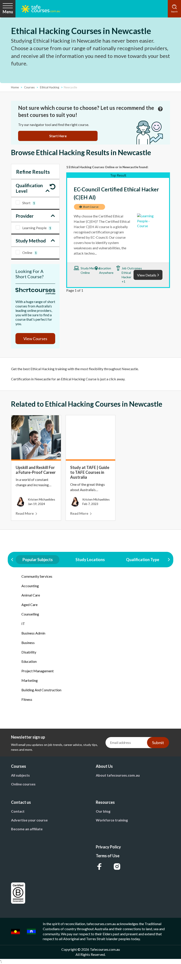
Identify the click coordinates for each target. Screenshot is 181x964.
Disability (28, 652)
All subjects (20, 775)
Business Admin (33, 633)
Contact (18, 811)
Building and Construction (41, 690)
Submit (158, 742)
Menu (8, 11)
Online (29, 252)
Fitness (26, 699)
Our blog (103, 811)
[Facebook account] (99, 866)
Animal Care (30, 595)
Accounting (30, 586)
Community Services (36, 576)
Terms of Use (107, 855)
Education (29, 661)
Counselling (30, 614)
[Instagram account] (117, 866)
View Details (146, 275)
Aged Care (29, 604)
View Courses (35, 338)
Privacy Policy (108, 846)
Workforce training (112, 820)
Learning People (36, 228)
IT (23, 623)
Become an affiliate (27, 829)
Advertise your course (29, 820)
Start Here (58, 136)
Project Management (37, 671)
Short (28, 203)
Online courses (23, 784)
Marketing (29, 680)
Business (28, 642)
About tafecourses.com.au (118, 775)
